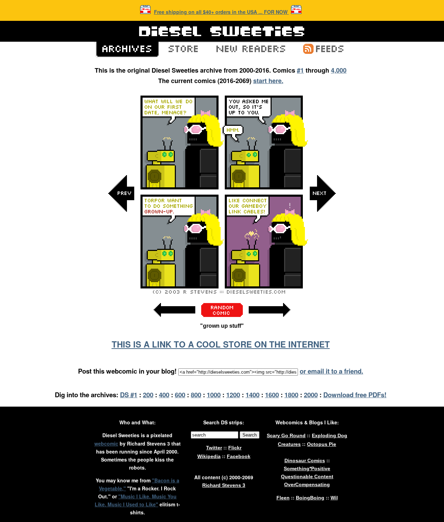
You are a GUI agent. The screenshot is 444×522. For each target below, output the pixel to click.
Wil (334, 497)
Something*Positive (307, 468)
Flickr (234, 447)
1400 (252, 394)
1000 (214, 394)
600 (180, 394)
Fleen (283, 497)
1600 (272, 394)
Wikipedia (209, 456)
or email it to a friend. (331, 371)
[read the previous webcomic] (174, 320)
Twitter (214, 447)
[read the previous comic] (121, 263)
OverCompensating (307, 484)
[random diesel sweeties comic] (222, 315)
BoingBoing (310, 497)
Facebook (238, 456)
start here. (268, 80)
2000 (311, 394)
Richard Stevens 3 (223, 485)
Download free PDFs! (354, 394)
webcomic (106, 443)
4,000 (339, 70)
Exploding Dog (329, 435)
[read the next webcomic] (269, 320)
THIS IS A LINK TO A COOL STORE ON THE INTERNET (221, 344)
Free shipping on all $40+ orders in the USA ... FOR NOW (221, 11)
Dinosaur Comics (304, 460)
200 (148, 394)
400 (164, 394)
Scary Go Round (286, 435)
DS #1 (128, 394)
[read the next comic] (322, 263)
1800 (291, 394)
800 (196, 394)
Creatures (289, 444)
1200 (233, 394)
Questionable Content (307, 476)
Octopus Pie (321, 444)
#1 (300, 70)
